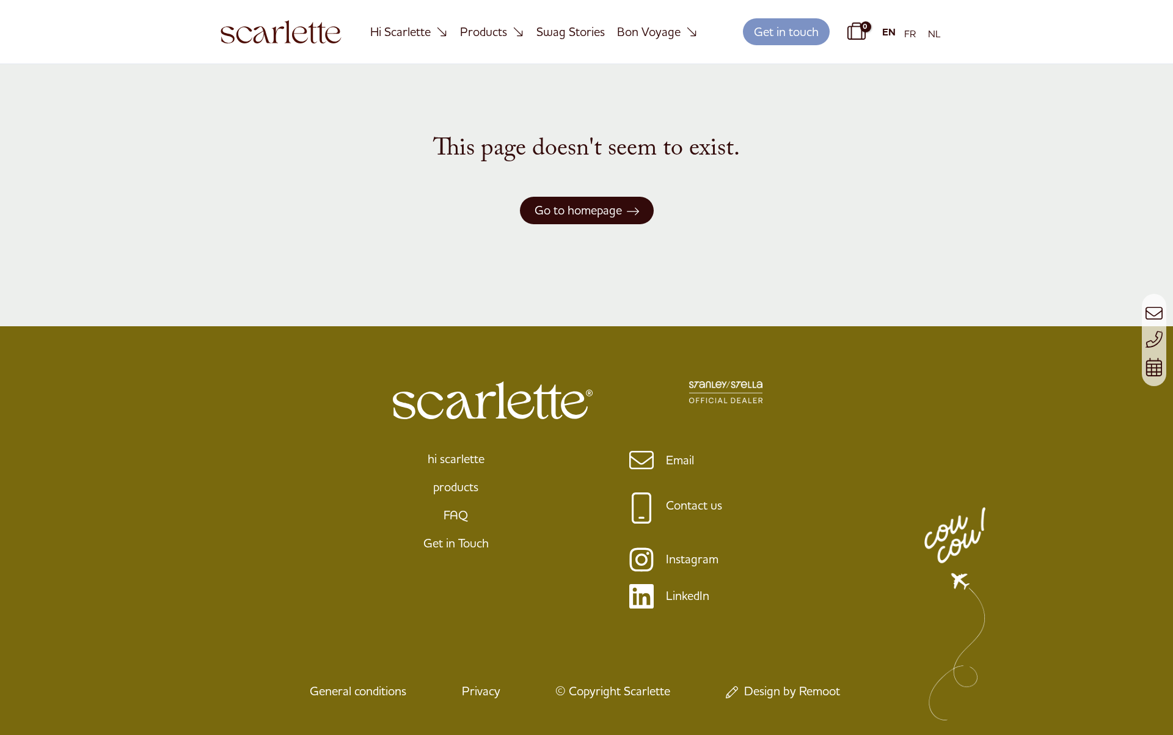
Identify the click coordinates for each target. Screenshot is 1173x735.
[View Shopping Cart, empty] (855, 32)
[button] (786, 32)
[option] (910, 33)
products (455, 486)
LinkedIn (687, 595)
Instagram (692, 558)
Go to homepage (578, 210)
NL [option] (934, 33)
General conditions (358, 690)
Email (680, 459)
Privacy (481, 690)
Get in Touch (456, 542)
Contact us (694, 505)
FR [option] (910, 33)
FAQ (456, 514)
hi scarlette (456, 458)
